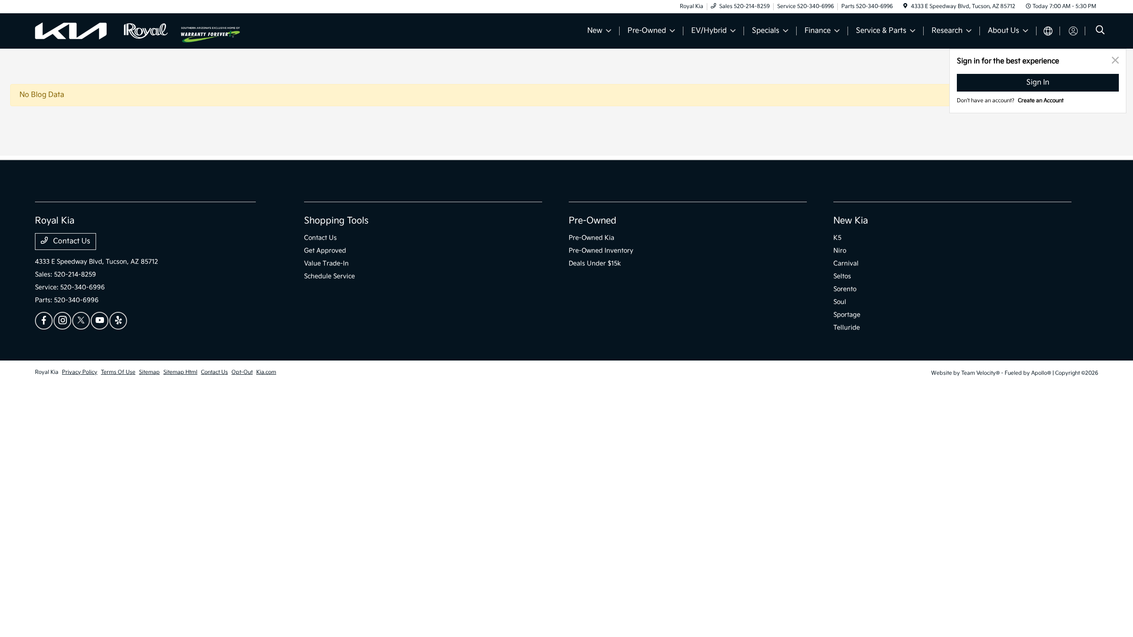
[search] (1100, 31)
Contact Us (70, 241)
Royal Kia (46, 372)
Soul (839, 302)
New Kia (850, 220)
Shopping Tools (336, 220)
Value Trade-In (326, 263)
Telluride (846, 327)
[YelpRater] (118, 321)
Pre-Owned (593, 220)
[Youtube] (99, 321)
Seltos (842, 276)
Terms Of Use (118, 372)
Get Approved (325, 250)
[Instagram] (62, 321)
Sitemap (149, 372)
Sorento (844, 289)
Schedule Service (329, 276)
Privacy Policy (79, 372)
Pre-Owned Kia (591, 238)
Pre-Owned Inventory (601, 250)
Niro (839, 250)
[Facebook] (44, 321)
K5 (837, 238)
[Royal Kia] (108, 31)
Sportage (846, 314)
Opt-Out (242, 372)
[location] (905, 6)
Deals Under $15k (595, 263)
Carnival (846, 263)
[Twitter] (81, 321)
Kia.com (266, 372)
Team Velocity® (980, 373)
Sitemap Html (180, 372)
